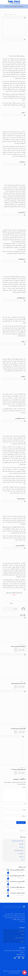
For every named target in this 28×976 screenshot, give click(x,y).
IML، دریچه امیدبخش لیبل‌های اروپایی (18, 683)
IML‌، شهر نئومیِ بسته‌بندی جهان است (18, 728)
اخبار (22, 859)
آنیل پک (5, 14)
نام (25, 803)
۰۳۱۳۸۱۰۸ (14, 594)
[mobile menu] (2, 2)
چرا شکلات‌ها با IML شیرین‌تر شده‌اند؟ (18, 646)
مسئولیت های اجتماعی (18, 850)
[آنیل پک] (14, 2)
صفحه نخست (21, 930)
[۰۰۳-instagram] (14, 958)
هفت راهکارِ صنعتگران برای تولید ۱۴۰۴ (18, 769)
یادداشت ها (21, 853)
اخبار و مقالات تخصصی (19, 937)
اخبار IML (21, 856)
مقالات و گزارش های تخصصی (17, 840)
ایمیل (24, 809)
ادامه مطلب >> (21, 921)
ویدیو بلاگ (21, 844)
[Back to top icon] (4, 967)
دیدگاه (24, 787)
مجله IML (21, 847)
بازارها (22, 934)
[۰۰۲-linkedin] (23, 958)
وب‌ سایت (24, 816)
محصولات (22, 941)
